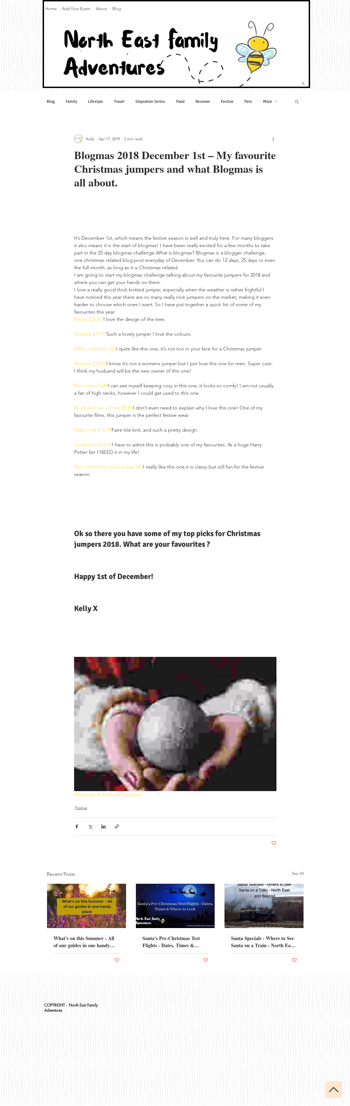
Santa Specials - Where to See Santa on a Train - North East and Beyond (262, 942)
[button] (296, 101)
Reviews (203, 101)
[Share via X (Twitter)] (90, 826)
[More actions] (273, 139)
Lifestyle (95, 101)
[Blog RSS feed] (303, 83)
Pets (248, 101)
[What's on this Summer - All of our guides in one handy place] (86, 906)
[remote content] (175, 211)
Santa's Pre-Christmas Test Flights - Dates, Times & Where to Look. (171, 942)
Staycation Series (150, 101)
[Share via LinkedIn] (103, 826)
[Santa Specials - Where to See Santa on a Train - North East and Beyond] (264, 906)
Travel (119, 101)
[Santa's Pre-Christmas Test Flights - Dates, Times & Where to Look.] (175, 906)
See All (298, 873)
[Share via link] (116, 826)
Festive (227, 101)
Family (71, 101)
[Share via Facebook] (76, 826)
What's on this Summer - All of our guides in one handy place (84, 942)
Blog (51, 101)
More (267, 101)
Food (180, 101)
